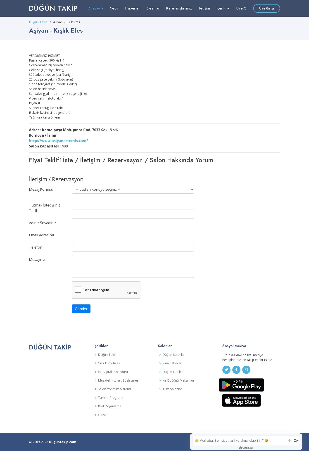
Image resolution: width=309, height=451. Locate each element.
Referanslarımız (179, 8)
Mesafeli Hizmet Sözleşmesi (118, 380)
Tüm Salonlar (172, 389)
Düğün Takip (53, 8)
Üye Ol (241, 8)
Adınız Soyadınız (42, 222)
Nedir (114, 8)
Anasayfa (95, 8)
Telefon (35, 247)
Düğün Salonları (173, 354)
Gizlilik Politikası (109, 363)
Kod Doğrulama (109, 406)
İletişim (204, 8)
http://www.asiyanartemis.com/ (58, 140)
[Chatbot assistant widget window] (246, 441)
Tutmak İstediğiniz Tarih (44, 208)
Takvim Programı (110, 397)
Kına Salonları (172, 363)
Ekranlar (153, 8)
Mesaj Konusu (41, 189)
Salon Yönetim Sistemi (114, 389)
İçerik (220, 8)
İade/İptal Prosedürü (113, 371)
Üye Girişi (266, 8)
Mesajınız (37, 259)
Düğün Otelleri (172, 371)
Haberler (132, 8)
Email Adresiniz (42, 235)
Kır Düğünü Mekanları (178, 380)
